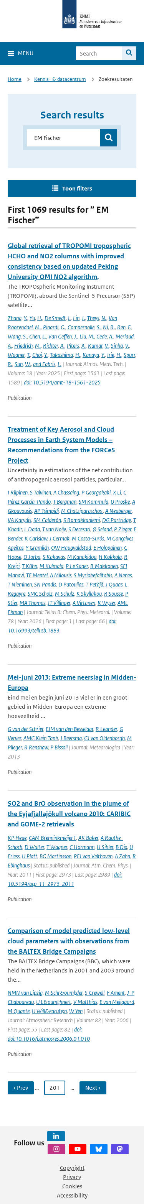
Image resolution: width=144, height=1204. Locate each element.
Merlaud (125, 336)
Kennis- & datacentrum (60, 79)
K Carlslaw (36, 538)
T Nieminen (20, 584)
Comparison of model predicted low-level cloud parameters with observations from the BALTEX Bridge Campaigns (69, 941)
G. (63, 327)
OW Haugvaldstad (71, 547)
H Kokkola (110, 556)
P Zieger (122, 529)
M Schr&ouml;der (64, 992)
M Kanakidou (81, 556)
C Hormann (82, 847)
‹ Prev (20, 1087)
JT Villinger (59, 602)
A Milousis (60, 575)
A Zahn (122, 856)
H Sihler (105, 847)
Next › (93, 1087)
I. (69, 318)
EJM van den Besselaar (69, 729)
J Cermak (60, 538)
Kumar (95, 345)
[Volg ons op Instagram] (56, 1149)
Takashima (61, 354)
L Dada (32, 529)
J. (83, 318)
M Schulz (64, 593)
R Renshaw (36, 747)
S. (99, 327)
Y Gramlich (37, 547)
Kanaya (91, 354)
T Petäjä (94, 584)
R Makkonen (104, 566)
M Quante (19, 1011)
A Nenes (123, 575)
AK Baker (88, 837)
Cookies (72, 1186)
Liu (82, 336)
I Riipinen (18, 492)
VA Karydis (19, 520)
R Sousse (113, 593)
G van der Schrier (25, 729)
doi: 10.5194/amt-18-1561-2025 (62, 382)
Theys (93, 318)
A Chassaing (66, 492)
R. (112, 327)
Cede (101, 336)
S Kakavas (54, 556)
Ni (105, 327)
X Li (117, 492)
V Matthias (85, 1001)
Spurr (129, 354)
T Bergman (64, 501)
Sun (19, 364)
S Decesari (79, 529)
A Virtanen (84, 602)
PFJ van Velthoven (93, 856)
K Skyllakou (89, 593)
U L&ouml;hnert (53, 1001)
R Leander (106, 729)
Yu (32, 318)
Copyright (72, 1167)
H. (39, 318)
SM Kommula (93, 501)
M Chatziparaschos (82, 510)
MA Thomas (32, 602)
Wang (14, 336)
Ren (121, 327)
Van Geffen (60, 336)
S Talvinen (40, 492)
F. (129, 327)
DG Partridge (116, 520)
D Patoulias (70, 584)
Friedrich (23, 345)
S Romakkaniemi (81, 520)
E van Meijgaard (116, 1001)
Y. (25, 318)
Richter (50, 345)
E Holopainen (107, 547)
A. (111, 336)
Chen (34, 336)
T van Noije (54, 529)
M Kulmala (51, 566)
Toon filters (77, 188)
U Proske (120, 501)
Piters (73, 345)
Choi (37, 354)
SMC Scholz (40, 593)
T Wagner (56, 847)
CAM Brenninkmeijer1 (52, 837)
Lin (76, 318)
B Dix (121, 847)
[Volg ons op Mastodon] (119, 1149)
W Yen (76, 1011)
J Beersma (71, 738)
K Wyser (106, 602)
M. (38, 327)
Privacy (72, 1177)
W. (28, 364)
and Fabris (44, 364)
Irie (110, 354)
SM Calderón (47, 520)
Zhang (15, 318)
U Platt (29, 856)
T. (28, 354)
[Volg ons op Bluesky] (98, 1149)
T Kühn (29, 566)
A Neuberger (118, 510)
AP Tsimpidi (46, 510)
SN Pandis (45, 584)
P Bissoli (59, 747)
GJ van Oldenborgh (104, 738)
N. (103, 318)
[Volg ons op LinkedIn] (56, 1136)
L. (44, 336)
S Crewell (94, 992)
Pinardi (50, 327)
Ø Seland (102, 529)
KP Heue (17, 837)
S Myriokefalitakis (93, 575)
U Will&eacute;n (49, 1011)
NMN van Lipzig (25, 992)
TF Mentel (37, 575)
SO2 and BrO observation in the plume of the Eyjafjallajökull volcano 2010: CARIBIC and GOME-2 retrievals (69, 813)
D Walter (34, 847)
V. (107, 345)
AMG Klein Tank (40, 738)
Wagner (16, 354)
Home (15, 79)
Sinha (117, 345)
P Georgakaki (96, 492)
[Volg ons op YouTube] (77, 1149)
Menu (25, 53)
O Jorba (31, 556)
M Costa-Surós (88, 538)
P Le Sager (77, 566)
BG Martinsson (55, 856)
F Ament (116, 992)
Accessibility (72, 1195)
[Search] (129, 53)
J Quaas (114, 584)
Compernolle (81, 327)
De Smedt (55, 318)
